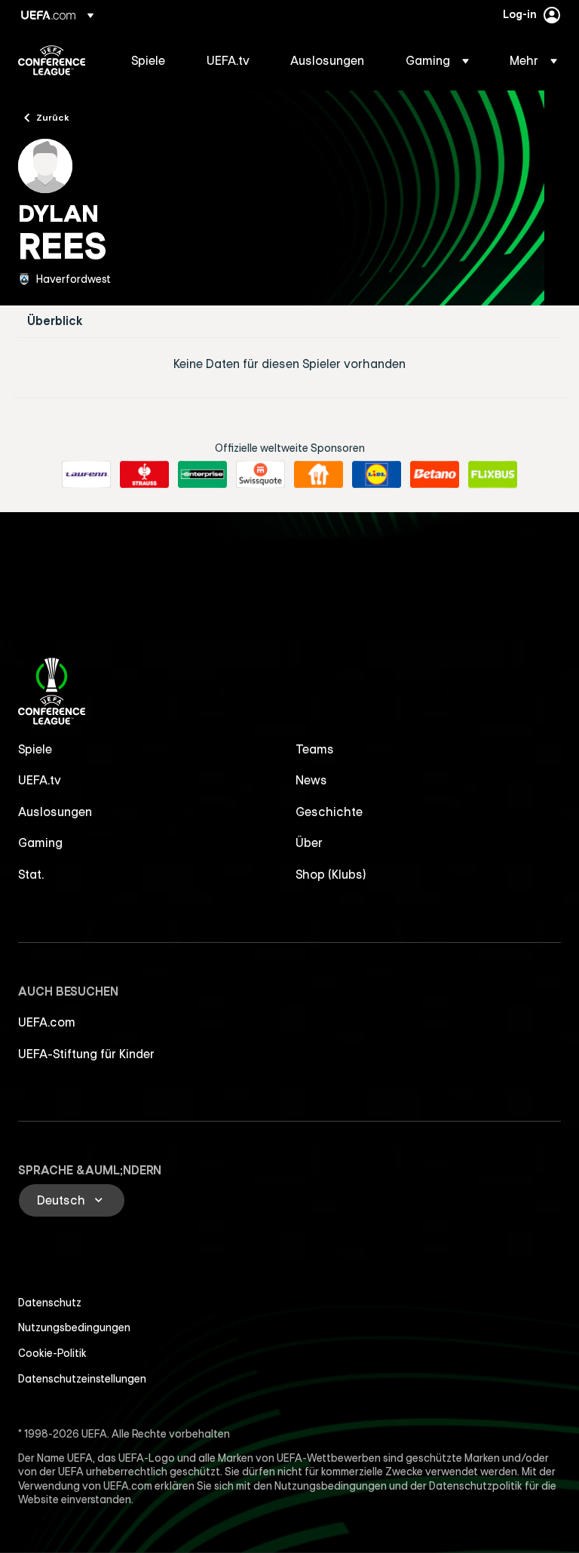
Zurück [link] (52, 117)
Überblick (55, 321)
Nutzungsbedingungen (74, 1327)
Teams (315, 749)
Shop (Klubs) (331, 874)
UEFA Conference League (51, 60)
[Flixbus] (492, 474)
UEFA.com (46, 1022)
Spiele (35, 749)
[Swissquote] (260, 474)
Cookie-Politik (52, 1353)
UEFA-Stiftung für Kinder (86, 1053)
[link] (148, 60)
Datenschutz (49, 1303)
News (311, 780)
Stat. (31, 874)
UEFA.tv (39, 780)
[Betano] (434, 474)
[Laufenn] (86, 474)
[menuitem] (150, 60)
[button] (437, 60)
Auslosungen (55, 811)
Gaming (40, 842)
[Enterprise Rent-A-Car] (202, 474)
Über (309, 842)
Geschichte (329, 811)
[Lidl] (376, 474)
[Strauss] (144, 474)
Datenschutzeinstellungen (82, 1379)
